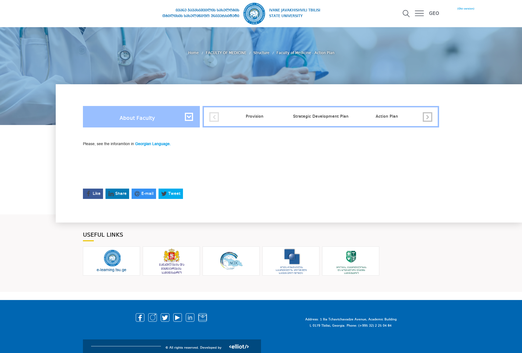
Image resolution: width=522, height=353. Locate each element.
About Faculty (137, 118)
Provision (254, 116)
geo (434, 13)
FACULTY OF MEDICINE (226, 53)
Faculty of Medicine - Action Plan (305, 53)
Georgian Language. (153, 143)
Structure (262, 53)
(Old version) (465, 8)
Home (194, 53)
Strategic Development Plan (321, 116)
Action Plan (387, 116)
